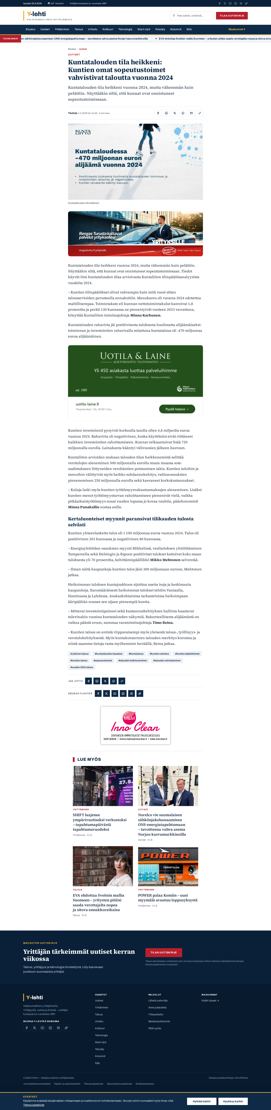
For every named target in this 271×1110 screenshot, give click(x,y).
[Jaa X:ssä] (174, 113)
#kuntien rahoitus (159, 653)
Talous (79, 29)
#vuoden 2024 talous (81, 667)
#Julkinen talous (79, 653)
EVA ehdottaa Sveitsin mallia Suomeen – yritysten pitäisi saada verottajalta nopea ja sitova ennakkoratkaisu (199, 38)
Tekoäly (160, 29)
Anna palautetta (157, 1007)
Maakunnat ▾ (237, 29)
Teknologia (125, 29)
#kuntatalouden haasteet (108, 653)
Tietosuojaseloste (93, 1083)
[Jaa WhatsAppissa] (183, 113)
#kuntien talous (78, 660)
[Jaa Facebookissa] (158, 113)
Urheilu (92, 29)
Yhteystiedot (155, 1014)
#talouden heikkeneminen (132, 660)
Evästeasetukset (145, 1083)
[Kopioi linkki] (199, 113)
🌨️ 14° (55, 3)
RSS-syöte (154, 1028)
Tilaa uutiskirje (232, 15)
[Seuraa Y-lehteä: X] (224, 3)
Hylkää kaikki (202, 1101)
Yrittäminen (62, 29)
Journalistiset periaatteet (37, 1083)
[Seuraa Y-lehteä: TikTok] (246, 3)
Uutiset (45, 29)
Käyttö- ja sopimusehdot (67, 1083)
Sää (189, 29)
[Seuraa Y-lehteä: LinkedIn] (235, 3)
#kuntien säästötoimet (187, 653)
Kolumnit (175, 29)
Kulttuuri (108, 29)
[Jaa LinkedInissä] (166, 113)
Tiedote (72, 113)
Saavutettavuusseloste (119, 1083)
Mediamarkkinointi (159, 1021)
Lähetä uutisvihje (158, 1000)
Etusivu (30, 29)
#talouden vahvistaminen (167, 660)
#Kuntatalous (136, 653)
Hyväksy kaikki (233, 1101)
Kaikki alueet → (210, 1000)
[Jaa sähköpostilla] (191, 113)
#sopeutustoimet (103, 660)
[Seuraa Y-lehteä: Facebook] (219, 3)
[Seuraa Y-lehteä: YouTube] (230, 3)
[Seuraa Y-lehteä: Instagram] (240, 3)
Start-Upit (143, 29)
